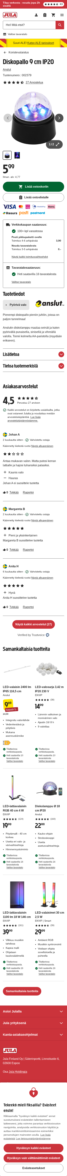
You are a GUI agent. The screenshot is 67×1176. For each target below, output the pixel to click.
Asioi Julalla (12, 1011)
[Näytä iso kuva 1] (33, 118)
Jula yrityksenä (14, 1023)
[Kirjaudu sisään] (36, 15)
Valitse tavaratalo (17, 34)
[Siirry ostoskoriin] (53, 15)
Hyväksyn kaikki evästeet (33, 1148)
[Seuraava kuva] (59, 118)
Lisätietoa (11, 354)
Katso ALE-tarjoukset (40, 42)
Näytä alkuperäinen (42, 445)
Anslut (7, 69)
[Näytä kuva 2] (17, 155)
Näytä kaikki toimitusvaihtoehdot (30, 256)
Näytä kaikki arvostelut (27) (33, 624)
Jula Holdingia (18, 1071)
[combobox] (33, 25)
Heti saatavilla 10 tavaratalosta (14, 758)
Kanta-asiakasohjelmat (20, 1034)
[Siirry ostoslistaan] (45, 15)
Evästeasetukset (33, 1168)
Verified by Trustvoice (31, 635)
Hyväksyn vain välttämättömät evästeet (33, 1158)
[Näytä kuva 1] (7, 155)
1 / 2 (51, 144)
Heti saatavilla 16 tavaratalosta (14, 865)
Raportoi (28, 492)
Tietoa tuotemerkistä (20, 366)
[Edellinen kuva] (8, 118)
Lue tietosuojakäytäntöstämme (33, 1138)
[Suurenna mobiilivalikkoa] (62, 15)
